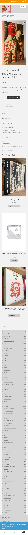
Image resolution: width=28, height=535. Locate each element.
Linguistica (6, 430)
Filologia (6, 387)
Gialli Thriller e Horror (10, 420)
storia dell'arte (7, 498)
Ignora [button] (3, 528)
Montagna (6, 445)
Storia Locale (7, 500)
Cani (7, 454)
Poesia (7, 425)
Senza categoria (7, 486)
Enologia (6, 379)
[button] (24, 22)
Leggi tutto (14, 260)
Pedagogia (6, 459)
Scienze (5, 483)
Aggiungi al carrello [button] (14, 206)
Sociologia (6, 488)
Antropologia (7, 336)
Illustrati (6, 403)
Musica (5, 447)
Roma (5, 478)
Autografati (6, 353)
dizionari (6, 375)
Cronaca (6, 362)
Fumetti (6, 394)
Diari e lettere (7, 370)
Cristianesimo (9, 471)
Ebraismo (8, 474)
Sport (5, 490)
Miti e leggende (9, 423)
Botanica (8, 452)
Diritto (5, 372)
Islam (7, 476)
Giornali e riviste (7, 399)
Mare (5, 435)
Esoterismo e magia (8, 382)
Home (4, 15)
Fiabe (7, 418)
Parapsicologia (7, 457)
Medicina (6, 440)
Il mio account (4, 532)
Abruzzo (7, 503)
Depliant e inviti (9, 348)
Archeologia (6, 338)
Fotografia (6, 391)
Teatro (5, 512)
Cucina (5, 365)
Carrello (21, 531)
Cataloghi (12, 15)
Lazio (7, 507)
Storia (5, 493)
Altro (5, 331)
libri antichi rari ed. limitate (10, 428)
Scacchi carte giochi (8, 481)
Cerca (14, 532)
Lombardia (8, 510)
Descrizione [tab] (4, 113)
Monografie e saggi (8, 442)
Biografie (6, 355)
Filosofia (6, 389)
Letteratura (6, 406)
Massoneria (6, 437)
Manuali (6, 432)
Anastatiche (6, 333)
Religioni (6, 469)
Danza (5, 367)
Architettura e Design (9, 341)
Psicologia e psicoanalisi (9, 466)
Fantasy (7, 416)
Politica (5, 461)
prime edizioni (7, 464)
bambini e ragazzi (10, 408)
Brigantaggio (7, 358)
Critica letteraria (9, 411)
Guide (5, 401)
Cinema (5, 360)
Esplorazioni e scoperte (9, 384)
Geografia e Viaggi (8, 396)
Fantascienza (9, 413)
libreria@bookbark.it (16, 1)
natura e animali (7, 449)
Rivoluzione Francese (10, 495)
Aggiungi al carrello (13, 97)
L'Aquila (7, 505)
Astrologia (6, 350)
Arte (8, 15)
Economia (6, 377)
